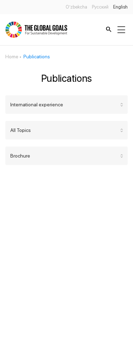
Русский (100, 7)
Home (11, 56)
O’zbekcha (76, 7)
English (120, 7)
